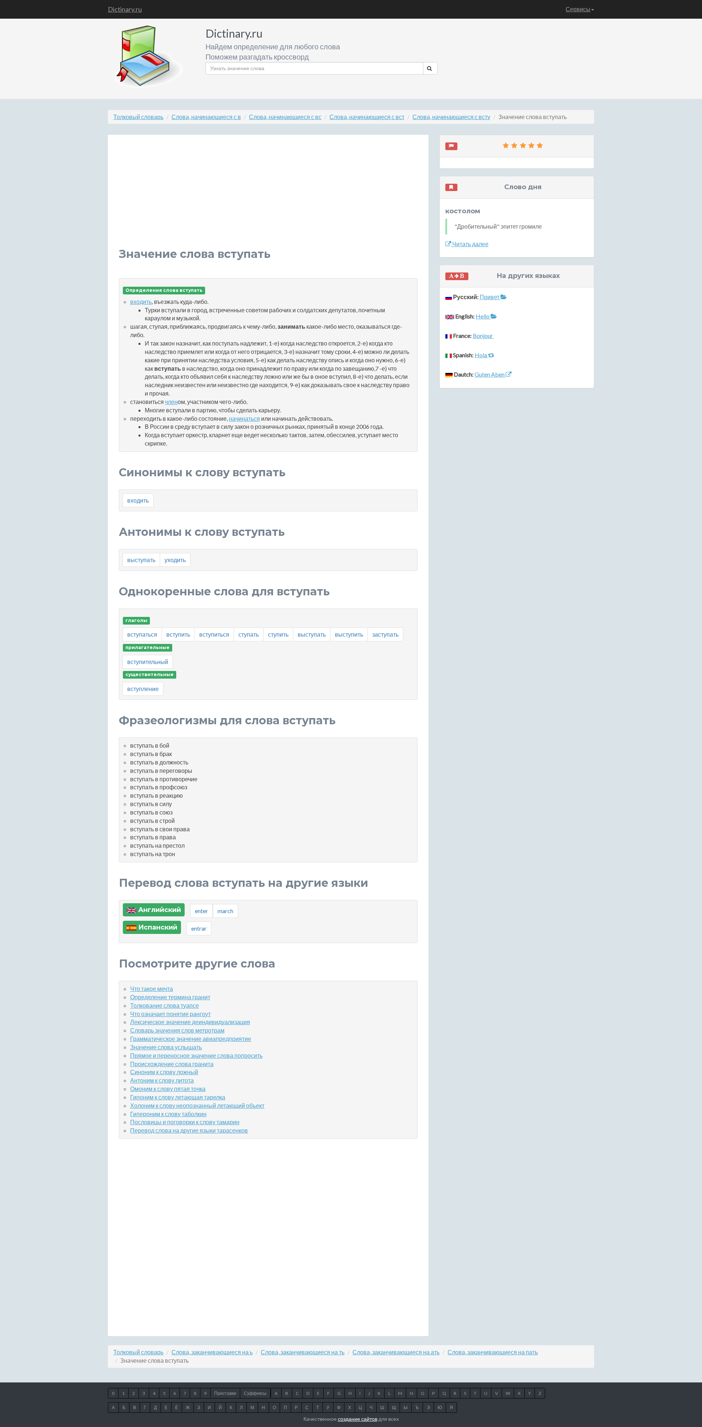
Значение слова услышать (166, 1046)
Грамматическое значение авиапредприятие (190, 1038)
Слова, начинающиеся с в (206, 116)
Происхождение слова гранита (172, 1063)
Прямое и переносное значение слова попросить (196, 1055)
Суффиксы (255, 1393)
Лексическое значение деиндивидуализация (190, 1021)
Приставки (225, 1393)
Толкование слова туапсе (164, 1005)
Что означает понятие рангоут (170, 1013)
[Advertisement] (268, 197)
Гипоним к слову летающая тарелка (177, 1097)
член (171, 401)
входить (141, 301)
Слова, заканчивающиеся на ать (395, 1351)
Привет (490, 296)
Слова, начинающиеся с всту (451, 116)
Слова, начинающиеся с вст (366, 116)
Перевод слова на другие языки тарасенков (189, 1130)
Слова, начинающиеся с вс (285, 116)
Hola (481, 354)
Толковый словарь (138, 116)
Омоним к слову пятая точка (167, 1088)
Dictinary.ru (125, 9)
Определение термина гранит (170, 996)
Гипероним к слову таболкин (168, 1113)
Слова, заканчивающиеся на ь (212, 1351)
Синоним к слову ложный (164, 1071)
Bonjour (483, 335)
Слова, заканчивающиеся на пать (493, 1351)
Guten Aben (490, 374)
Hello (483, 316)
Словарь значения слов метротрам (177, 1030)
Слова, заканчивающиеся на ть (302, 1351)
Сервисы (578, 8)
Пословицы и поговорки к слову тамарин (184, 1121)
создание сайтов (357, 1419)
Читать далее (469, 243)
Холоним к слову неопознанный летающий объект (197, 1105)
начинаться (244, 418)
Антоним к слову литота (162, 1080)
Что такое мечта (151, 988)
